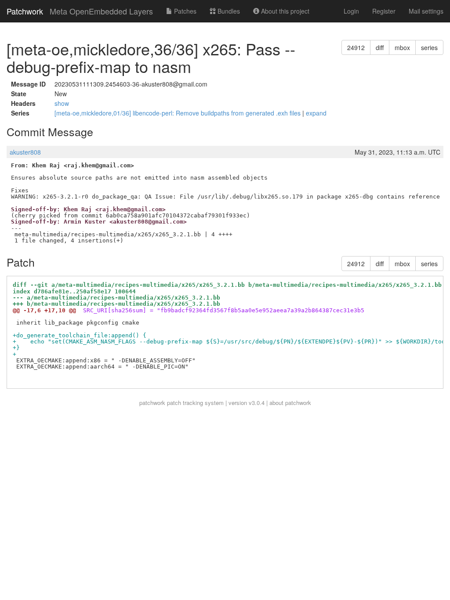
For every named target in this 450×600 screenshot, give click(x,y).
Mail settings (426, 11)
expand (316, 112)
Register (384, 11)
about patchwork (290, 402)
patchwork (152, 402)
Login (351, 11)
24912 (356, 47)
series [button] (429, 47)
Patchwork (25, 11)
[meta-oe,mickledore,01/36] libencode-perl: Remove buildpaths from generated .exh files (178, 112)
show (61, 103)
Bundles (228, 11)
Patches (184, 11)
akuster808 (25, 152)
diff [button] (380, 47)
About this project (284, 11)
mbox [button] (402, 47)
